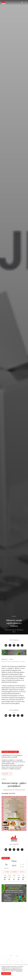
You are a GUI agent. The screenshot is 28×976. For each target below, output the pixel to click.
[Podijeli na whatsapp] (18, 645)
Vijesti (14, 616)
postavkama (19, 970)
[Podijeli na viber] (22, 645)
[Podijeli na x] (10, 645)
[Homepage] (3, 2)
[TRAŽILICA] (22, 2)
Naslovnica (4, 659)
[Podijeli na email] (14, 645)
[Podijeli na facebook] (6, 645)
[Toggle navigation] (25, 2)
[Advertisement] (14, 734)
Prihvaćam (6, 973)
